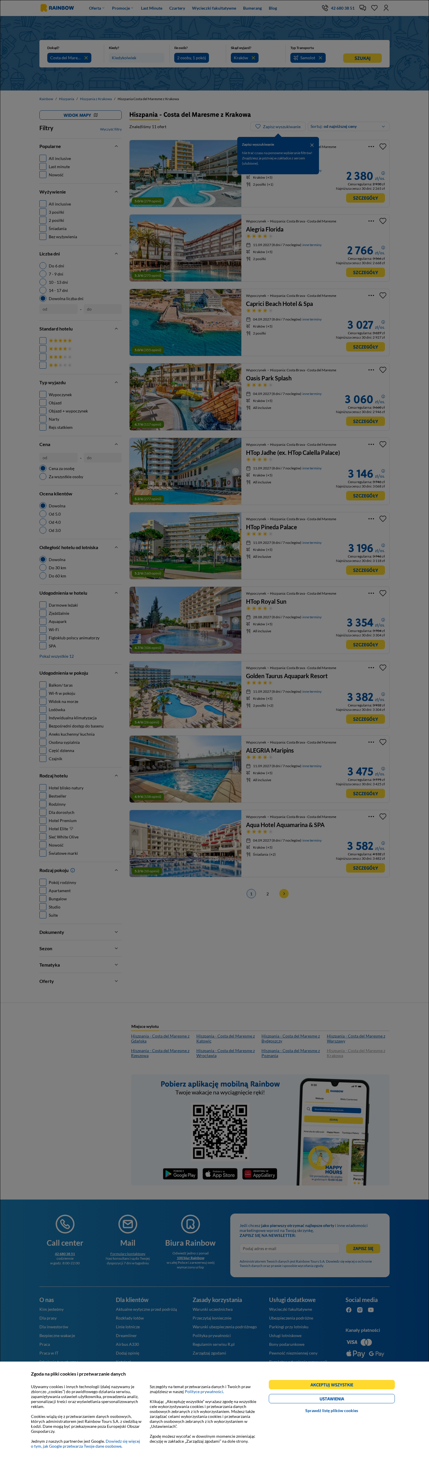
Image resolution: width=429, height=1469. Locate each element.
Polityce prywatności (204, 1391)
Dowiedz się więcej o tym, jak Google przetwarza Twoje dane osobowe (85, 1444)
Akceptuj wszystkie (334, 1385)
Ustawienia (342, 1399)
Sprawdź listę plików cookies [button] (331, 1410)
